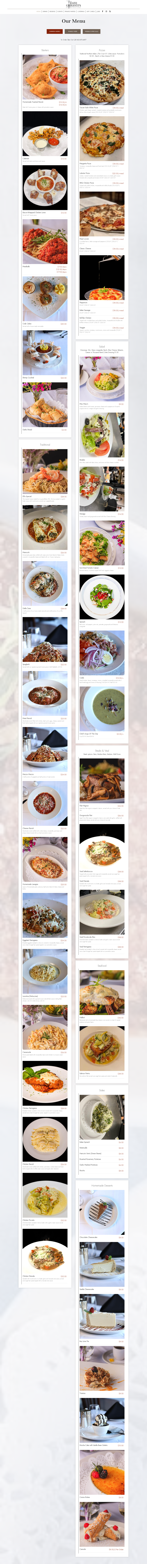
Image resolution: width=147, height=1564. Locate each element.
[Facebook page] (102, 11)
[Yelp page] (110, 11)
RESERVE (52, 11)
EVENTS (60, 11)
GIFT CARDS (91, 11)
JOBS (98, 11)
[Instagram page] (106, 11)
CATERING (81, 11)
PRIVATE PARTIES (70, 11)
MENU (38, 11)
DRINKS (45, 11)
